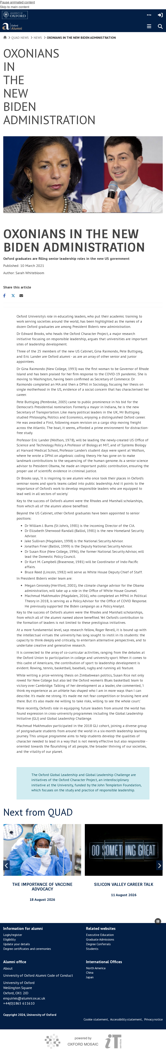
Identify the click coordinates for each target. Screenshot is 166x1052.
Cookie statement (96, 1019)
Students (92, 949)
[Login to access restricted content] (160, 15)
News (38, 38)
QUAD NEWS (20, 38)
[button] (149, 15)
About (8, 968)
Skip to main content (14, 6)
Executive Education (100, 935)
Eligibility (9, 939)
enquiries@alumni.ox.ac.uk (24, 998)
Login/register (12, 935)
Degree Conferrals (98, 944)
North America (95, 968)
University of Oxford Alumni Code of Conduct (38, 975)
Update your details (16, 944)
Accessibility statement (126, 1019)
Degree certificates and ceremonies (27, 949)
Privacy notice (153, 1019)
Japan (90, 977)
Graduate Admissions (100, 939)
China (89, 972)
